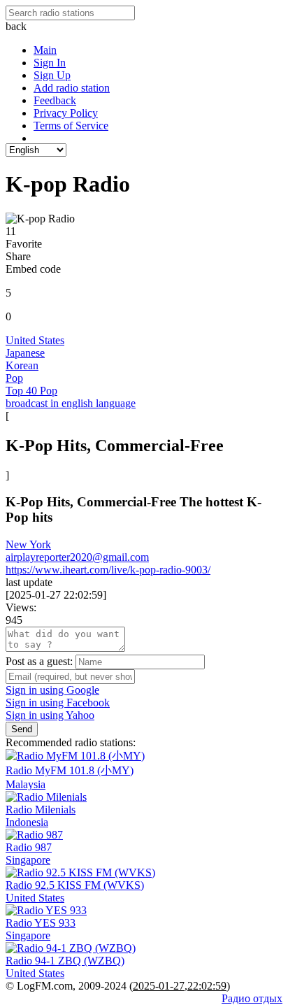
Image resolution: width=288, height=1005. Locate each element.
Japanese (25, 353)
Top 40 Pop (31, 391)
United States (35, 340)
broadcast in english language (71, 403)
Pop (14, 378)
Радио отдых (252, 998)
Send (21, 729)
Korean (22, 365)
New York (28, 544)
